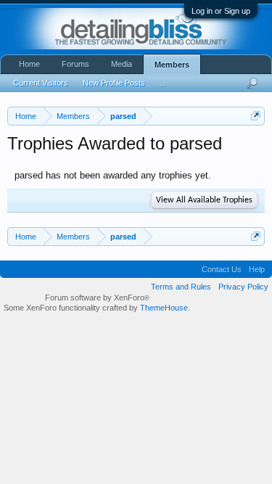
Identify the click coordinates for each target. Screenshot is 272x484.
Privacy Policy (243, 286)
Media (121, 64)
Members (171, 64)
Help (257, 269)
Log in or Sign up (220, 11)
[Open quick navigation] (255, 115)
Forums (75, 64)
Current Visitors (40, 82)
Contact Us (222, 269)
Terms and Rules (181, 286)
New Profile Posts (114, 82)
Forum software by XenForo (97, 297)
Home (29, 64)
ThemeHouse (164, 307)
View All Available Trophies (204, 200)
